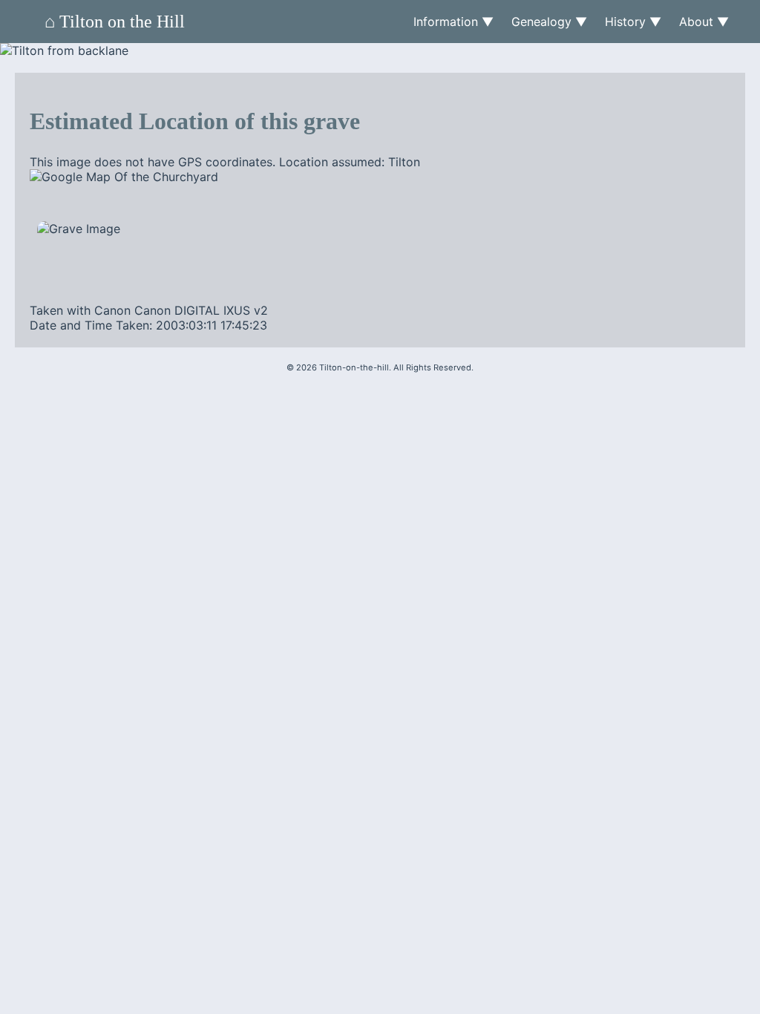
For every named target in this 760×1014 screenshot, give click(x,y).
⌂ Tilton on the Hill (115, 21)
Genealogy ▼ (549, 21)
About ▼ (704, 21)
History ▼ (633, 21)
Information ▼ (453, 21)
